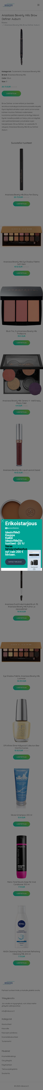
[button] (15, 562)
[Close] (2, 521)
